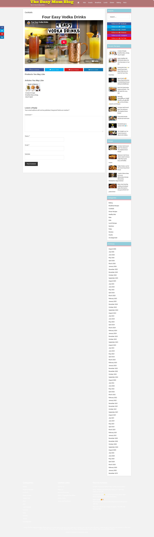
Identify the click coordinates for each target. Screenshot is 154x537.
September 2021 (113, 412)
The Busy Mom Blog (37, 527)
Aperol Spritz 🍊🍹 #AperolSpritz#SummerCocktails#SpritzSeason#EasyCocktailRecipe (110, 501)
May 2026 (111, 257)
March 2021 (112, 429)
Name (27, 136)
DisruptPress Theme (83, 532)
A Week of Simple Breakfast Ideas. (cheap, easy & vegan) (31, 95)
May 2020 (111, 458)
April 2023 (112, 356)
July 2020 (111, 453)
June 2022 (112, 386)
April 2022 (112, 391)
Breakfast (98, 2)
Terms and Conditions (64, 501)
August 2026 (112, 249)
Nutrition (111, 226)
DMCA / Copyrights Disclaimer (66, 495)
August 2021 (112, 415)
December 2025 (113, 269)
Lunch (105, 2)
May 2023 (111, 354)
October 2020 (113, 444)
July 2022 (111, 383)
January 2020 (113, 470)
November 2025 (113, 272)
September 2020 (113, 447)
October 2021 (113, 409)
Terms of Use (103, 528)
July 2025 (111, 284)
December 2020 (113, 438)
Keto (124, 2)
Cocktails (28, 12)
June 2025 (112, 287)
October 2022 (113, 374)
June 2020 (112, 456)
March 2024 (112, 327)
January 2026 (113, 266)
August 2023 (112, 345)
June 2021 (112, 421)
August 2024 (112, 313)
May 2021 (111, 423)
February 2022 (113, 397)
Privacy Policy (62, 498)
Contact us (61, 486)
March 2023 (112, 359)
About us (60, 489)
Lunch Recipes (113, 223)
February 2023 (113, 362)
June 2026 (112, 254)
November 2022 (113, 371)
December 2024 (113, 304)
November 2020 (113, 441)
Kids (84, 2)
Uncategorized (113, 237)
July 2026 (111, 252)
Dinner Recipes (113, 211)
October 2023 (113, 339)
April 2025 (112, 292)
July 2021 (111, 418)
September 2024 (113, 310)
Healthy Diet (112, 214)
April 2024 (112, 324)
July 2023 (111, 348)
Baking (119, 2)
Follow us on (118, 24)
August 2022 (112, 380)
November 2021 (113, 406)
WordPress (73, 532)
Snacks (90, 2)
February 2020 (113, 467)
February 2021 (113, 432)
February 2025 (113, 298)
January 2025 (113, 301)
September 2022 (113, 377)
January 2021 (113, 435)
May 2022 (111, 389)
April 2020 (112, 461)
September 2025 (113, 278)
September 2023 (113, 342)
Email (27, 145)
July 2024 (111, 316)
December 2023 (113, 336)
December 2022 (113, 368)
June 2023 (112, 351)
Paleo (110, 229)
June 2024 (112, 319)
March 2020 (112, 464)
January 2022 (113, 400)
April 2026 (112, 260)
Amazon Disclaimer (63, 492)
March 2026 (112, 263)
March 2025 (112, 295)
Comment (28, 115)
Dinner (112, 2)
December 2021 (113, 403)
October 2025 (113, 275)
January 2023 (113, 365)
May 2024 (111, 322)
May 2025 (111, 289)
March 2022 (112, 394)
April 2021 (112, 426)
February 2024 (113, 330)
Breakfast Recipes (114, 205)
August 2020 (112, 450)
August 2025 (112, 281)
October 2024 (113, 307)
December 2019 (113, 473)
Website (27, 154)
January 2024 (113, 333)
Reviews (111, 232)
